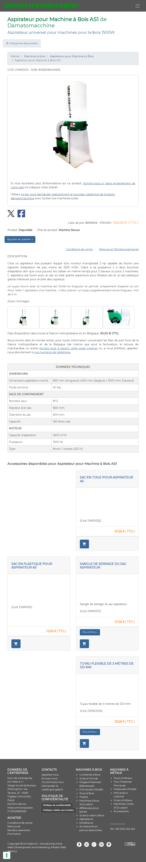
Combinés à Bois (89, 774)
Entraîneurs (86, 822)
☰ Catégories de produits (22, 43)
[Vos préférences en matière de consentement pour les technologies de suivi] (6, 855)
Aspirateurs (86, 818)
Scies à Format (88, 778)
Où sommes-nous (52, 781)
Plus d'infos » (90, 632)
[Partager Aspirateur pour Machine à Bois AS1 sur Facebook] (20, 213)
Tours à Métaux (123, 778)
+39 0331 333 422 (125, 828)
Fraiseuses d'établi (125, 789)
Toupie (83, 796)
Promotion (14, 833)
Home (15, 56)
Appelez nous (50, 774)
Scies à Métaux (123, 800)
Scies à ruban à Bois (91, 815)
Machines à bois (34, 56)
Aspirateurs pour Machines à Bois (72, 56)
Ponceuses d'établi (91, 789)
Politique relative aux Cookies (58, 810)
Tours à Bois (86, 793)
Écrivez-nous (49, 778)
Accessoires (121, 811)
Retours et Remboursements (119, 249)
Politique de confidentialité (57, 805)
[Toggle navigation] (137, 6)
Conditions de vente (79, 249)
